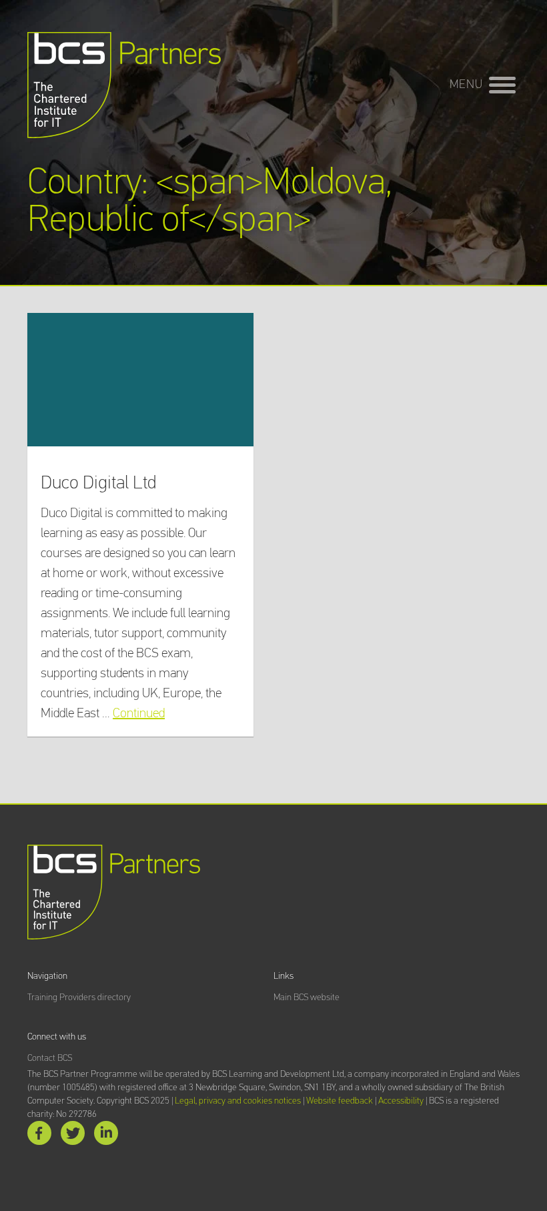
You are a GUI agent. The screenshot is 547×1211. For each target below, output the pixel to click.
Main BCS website (307, 997)
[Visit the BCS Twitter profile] (73, 1136)
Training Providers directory (79, 997)
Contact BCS (49, 1058)
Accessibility (401, 1101)
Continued (139, 713)
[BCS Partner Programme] (124, 85)
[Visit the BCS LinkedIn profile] (106, 1136)
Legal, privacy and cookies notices (238, 1101)
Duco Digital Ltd (98, 483)
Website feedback (339, 1101)
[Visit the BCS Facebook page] (39, 1136)
